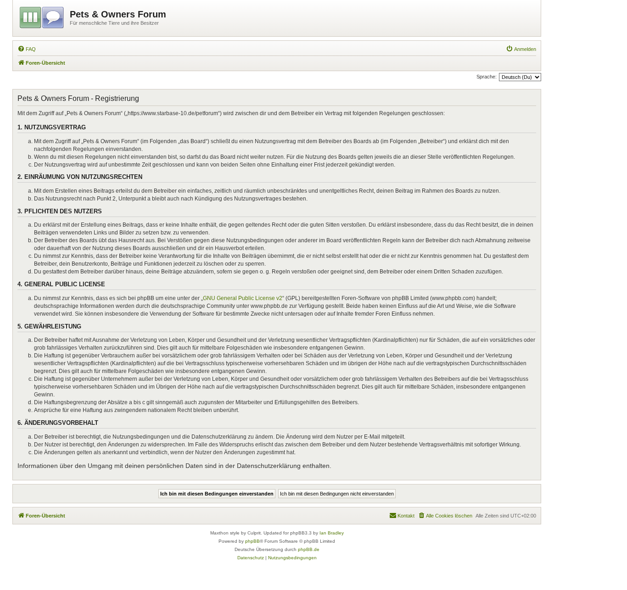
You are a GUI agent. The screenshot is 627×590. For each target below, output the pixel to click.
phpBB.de (308, 549)
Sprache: (486, 76)
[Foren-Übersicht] (42, 16)
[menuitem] (26, 49)
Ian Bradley (331, 532)
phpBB (252, 541)
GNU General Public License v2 (242, 298)
